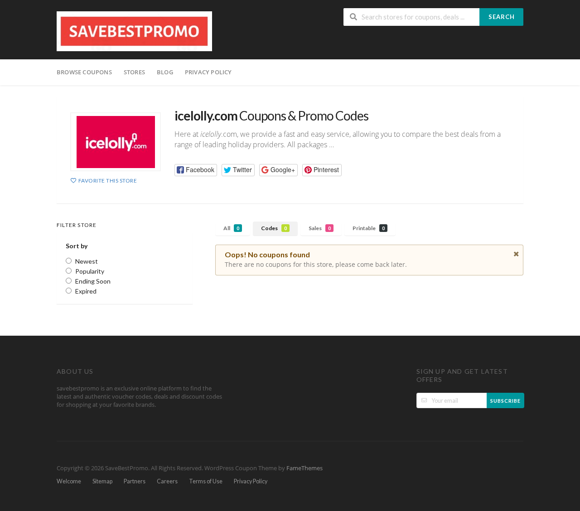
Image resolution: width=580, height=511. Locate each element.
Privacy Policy (208, 72)
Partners (134, 481)
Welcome (69, 481)
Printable (369, 228)
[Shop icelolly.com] (115, 141)
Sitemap (102, 481)
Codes (274, 228)
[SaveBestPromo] (134, 30)
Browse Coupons (84, 72)
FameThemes (304, 468)
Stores (134, 72)
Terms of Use (205, 481)
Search (501, 16)
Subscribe (505, 401)
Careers (167, 481)
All (231, 228)
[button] (195, 170)
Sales (320, 228)
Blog (165, 72)
